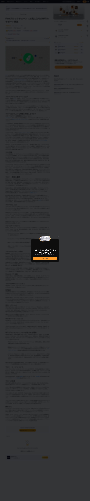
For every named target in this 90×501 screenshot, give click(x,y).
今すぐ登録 (45, 258)
